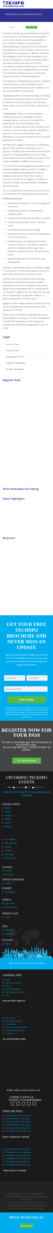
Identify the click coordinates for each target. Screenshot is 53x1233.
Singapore (9, 933)
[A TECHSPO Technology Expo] (24, 1086)
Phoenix (8, 850)
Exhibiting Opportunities (15, 1030)
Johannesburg (11, 907)
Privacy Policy (12, 350)
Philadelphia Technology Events (18, 1115)
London (8, 883)
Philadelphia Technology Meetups (18, 1155)
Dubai (7, 917)
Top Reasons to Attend (14, 992)
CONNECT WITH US (21, 1097)
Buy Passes (10, 1018)
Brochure (9, 538)
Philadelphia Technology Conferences (18, 1128)
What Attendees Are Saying (21, 489)
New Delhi (9, 930)
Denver (8, 822)
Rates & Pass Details (13, 1021)
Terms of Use (12, 344)
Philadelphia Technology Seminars (18, 1158)
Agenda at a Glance (13, 983)
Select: (9, 787)
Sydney (8, 943)
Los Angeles (10, 839)
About (7, 979)
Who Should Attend (13, 989)
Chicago (8, 815)
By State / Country (39, 787)
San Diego (9, 854)
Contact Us (9, 1033)
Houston (8, 826)
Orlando (8, 846)
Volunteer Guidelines (15, 362)
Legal (6, 337)
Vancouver (9, 874)
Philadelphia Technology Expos (18, 1131)
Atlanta (8, 808)
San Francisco (11, 858)
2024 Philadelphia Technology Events (18, 1118)
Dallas (7, 819)
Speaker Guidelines (15, 369)
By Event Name (19, 787)
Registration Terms (15, 356)
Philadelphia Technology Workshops (18, 1164)
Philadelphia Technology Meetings (18, 1152)
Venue (8, 986)
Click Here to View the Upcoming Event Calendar (26, 793)
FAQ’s (7, 995)
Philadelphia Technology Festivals (18, 1149)
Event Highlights (14, 499)
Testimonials (10, 1024)
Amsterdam (10, 892)
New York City (11, 843)
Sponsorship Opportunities (16, 1027)
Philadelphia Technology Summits (18, 1161)
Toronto (8, 870)
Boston (8, 811)
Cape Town (10, 903)
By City (29, 787)
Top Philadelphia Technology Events (18, 1124)
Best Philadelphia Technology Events (18, 1121)
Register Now (11, 380)
